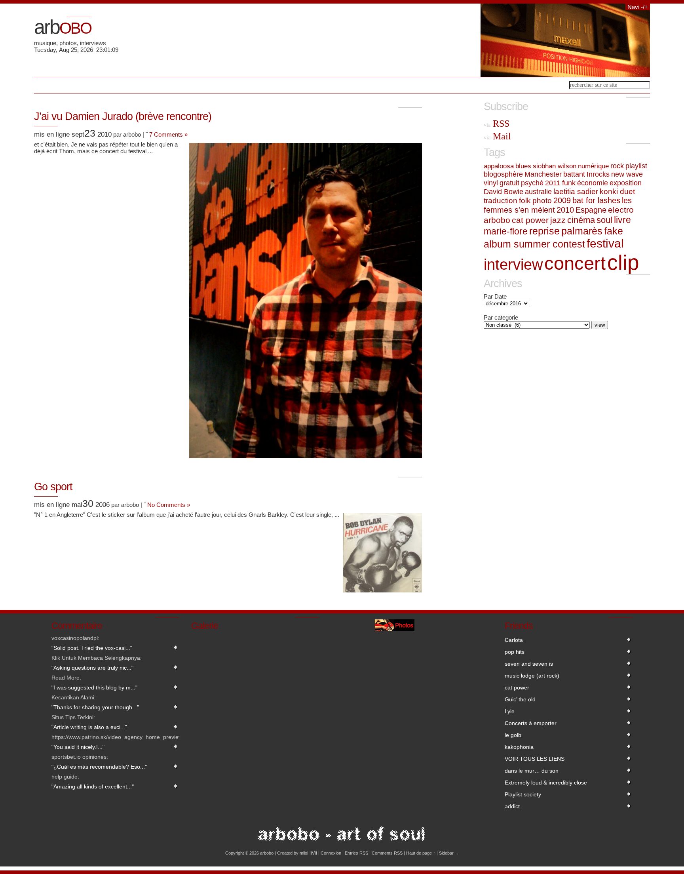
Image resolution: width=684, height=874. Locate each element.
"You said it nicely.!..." (77, 747)
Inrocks (598, 174)
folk (525, 200)
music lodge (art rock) (532, 675)
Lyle (510, 711)
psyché (532, 183)
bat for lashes (596, 200)
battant (574, 174)
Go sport (53, 487)
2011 (552, 183)
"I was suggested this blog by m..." (94, 687)
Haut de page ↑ (420, 853)
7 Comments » (168, 134)
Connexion (331, 853)
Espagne (591, 210)
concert (575, 263)
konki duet (617, 191)
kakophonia (519, 747)
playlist (636, 166)
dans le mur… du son (532, 770)
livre (622, 220)
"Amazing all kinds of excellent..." (92, 786)
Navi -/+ (637, 7)
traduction (500, 200)
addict (512, 806)
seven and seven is (529, 664)
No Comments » (168, 504)
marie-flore (506, 231)
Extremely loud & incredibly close (546, 782)
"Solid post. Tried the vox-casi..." (91, 648)
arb (62, 27)
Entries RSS (356, 853)
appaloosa (499, 166)
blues (523, 166)
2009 (562, 200)
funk (569, 183)
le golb (513, 735)
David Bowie (503, 191)
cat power (530, 220)
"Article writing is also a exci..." (89, 727)
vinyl (491, 183)
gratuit (509, 183)
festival (605, 243)
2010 (565, 210)
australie (538, 191)
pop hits (514, 652)
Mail (497, 136)
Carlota (514, 640)
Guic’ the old (520, 699)
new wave (627, 174)
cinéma (581, 220)
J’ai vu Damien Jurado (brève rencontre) (122, 116)
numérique (593, 166)
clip (623, 262)
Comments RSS (387, 853)
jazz (558, 220)
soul (604, 220)
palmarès (581, 230)
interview (513, 264)
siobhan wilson (554, 166)
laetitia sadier (575, 191)
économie (592, 183)
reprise (544, 231)
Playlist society (523, 794)
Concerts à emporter (531, 723)
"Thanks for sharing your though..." (95, 707)
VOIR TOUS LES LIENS (534, 759)
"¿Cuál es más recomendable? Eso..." (99, 767)
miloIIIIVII (308, 853)
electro (621, 209)
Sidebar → (449, 853)
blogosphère (503, 174)
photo (542, 200)
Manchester (543, 174)
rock (617, 166)
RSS (496, 123)
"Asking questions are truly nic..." (92, 668)
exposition (626, 183)
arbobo (497, 220)
